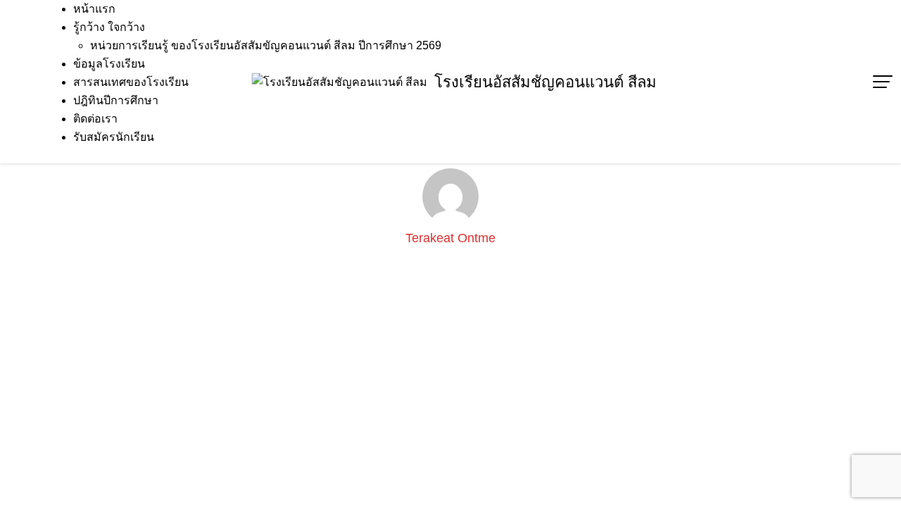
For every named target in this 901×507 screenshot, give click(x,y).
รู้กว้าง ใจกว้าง (109, 27)
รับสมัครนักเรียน (113, 137)
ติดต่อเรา (95, 119)
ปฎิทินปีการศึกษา (115, 100)
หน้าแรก (94, 9)
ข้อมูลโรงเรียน (109, 64)
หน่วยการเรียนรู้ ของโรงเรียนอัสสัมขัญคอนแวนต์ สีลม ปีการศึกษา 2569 (265, 45)
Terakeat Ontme (450, 238)
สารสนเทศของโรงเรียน (131, 82)
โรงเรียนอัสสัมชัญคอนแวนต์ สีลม (545, 82)
